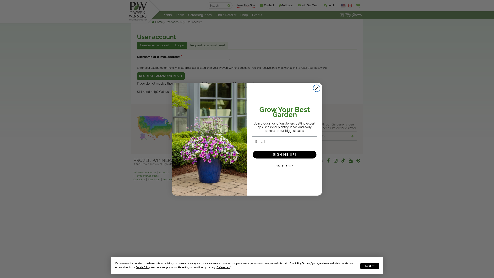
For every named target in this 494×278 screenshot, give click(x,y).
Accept (370, 266)
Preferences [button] (223, 267)
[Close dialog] (316, 88)
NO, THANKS (285, 166)
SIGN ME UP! (284, 154)
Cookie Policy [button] (143, 267)
